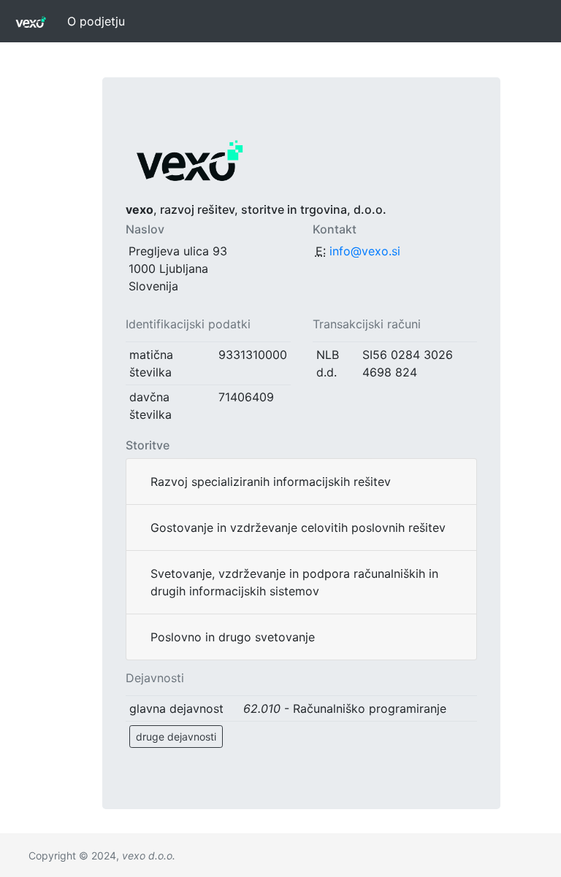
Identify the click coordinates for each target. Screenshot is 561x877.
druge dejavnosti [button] (176, 736)
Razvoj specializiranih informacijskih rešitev (270, 481)
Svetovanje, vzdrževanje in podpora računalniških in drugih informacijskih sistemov (294, 582)
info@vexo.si (364, 251)
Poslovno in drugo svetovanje (232, 637)
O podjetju (96, 21)
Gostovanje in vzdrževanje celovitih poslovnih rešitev (298, 527)
